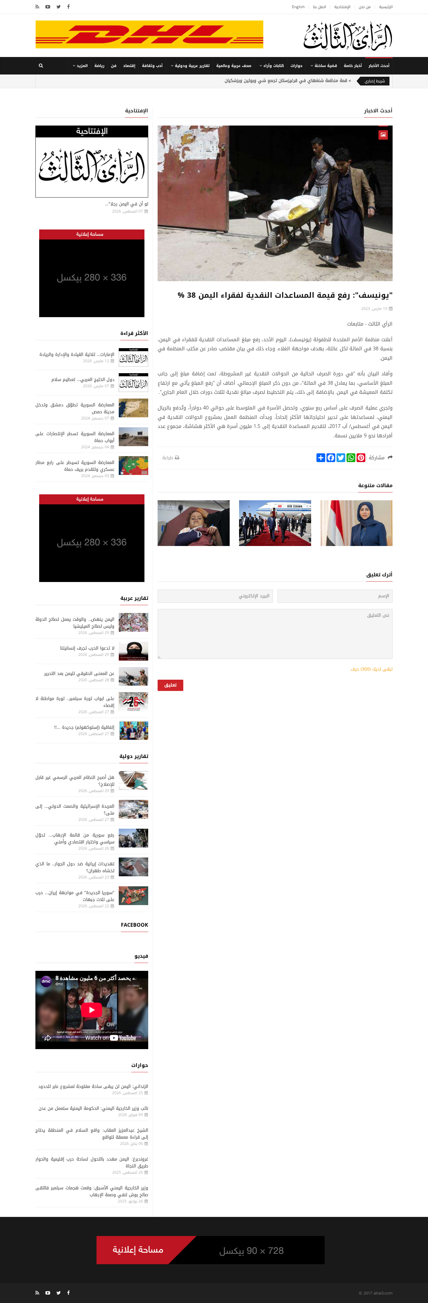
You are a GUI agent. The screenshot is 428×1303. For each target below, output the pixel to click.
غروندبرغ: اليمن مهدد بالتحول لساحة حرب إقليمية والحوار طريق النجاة (91, 1162)
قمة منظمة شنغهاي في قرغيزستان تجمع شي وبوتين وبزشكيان (286, 80)
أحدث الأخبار (378, 66)
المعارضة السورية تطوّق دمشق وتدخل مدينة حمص (74, 408)
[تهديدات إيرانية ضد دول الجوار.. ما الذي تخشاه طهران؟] (133, 867)
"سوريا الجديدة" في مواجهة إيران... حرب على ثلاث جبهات (74, 896)
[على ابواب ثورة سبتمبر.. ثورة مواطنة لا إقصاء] (133, 701)
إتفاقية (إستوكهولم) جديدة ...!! (84, 727)
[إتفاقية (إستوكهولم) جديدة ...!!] (133, 730)
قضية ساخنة (326, 66)
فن (114, 66)
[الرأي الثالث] (348, 35)
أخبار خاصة (353, 66)
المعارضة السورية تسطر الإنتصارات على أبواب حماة (74, 437)
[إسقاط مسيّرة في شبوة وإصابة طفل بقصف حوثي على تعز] (194, 523)
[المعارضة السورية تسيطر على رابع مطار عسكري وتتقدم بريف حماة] (133, 465)
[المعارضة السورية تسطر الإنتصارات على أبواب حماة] (133, 436)
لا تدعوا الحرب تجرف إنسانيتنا (87, 648)
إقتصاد (129, 66)
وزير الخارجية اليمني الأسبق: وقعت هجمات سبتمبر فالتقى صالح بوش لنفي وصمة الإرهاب (91, 1191)
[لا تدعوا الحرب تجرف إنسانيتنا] (133, 651)
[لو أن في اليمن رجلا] (91, 162)
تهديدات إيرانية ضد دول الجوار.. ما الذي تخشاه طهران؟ (74, 867)
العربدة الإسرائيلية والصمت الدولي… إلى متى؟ (74, 809)
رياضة (99, 66)
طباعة (167, 458)
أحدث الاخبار (378, 111)
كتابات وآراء (274, 66)
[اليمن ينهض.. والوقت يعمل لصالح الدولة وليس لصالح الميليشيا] (133, 622)
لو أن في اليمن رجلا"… (126, 204)
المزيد (82, 66)
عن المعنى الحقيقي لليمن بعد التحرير (79, 673)
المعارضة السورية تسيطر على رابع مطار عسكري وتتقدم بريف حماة (74, 466)
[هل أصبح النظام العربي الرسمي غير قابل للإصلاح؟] (133, 780)
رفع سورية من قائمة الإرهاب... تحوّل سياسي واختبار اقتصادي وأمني (74, 838)
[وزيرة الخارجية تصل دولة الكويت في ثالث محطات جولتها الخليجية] (357, 523)
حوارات (296, 66)
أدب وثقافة (152, 66)
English (298, 6)
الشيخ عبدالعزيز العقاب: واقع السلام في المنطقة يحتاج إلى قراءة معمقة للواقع (91, 1133)
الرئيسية (386, 6)
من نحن (365, 6)
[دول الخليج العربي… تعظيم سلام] (133, 382)
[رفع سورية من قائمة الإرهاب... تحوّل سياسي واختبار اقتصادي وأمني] (133, 838)
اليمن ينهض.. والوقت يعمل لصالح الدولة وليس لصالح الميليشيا (74, 623)
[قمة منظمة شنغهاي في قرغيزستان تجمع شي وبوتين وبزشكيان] (275, 523)
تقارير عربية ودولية (192, 66)
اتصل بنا (319, 6)
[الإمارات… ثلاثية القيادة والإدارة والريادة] (133, 357)
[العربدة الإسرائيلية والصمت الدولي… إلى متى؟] (133, 809)
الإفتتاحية (342, 6)
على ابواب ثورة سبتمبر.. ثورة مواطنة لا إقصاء (74, 702)
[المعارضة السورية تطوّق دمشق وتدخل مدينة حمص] (133, 408)
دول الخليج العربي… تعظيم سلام (82, 379)
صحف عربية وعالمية (233, 66)
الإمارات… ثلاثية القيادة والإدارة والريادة (76, 354)
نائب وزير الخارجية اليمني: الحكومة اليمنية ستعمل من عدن (93, 1108)
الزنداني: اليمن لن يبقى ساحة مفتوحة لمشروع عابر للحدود (93, 1086)
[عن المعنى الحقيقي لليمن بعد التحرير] (133, 676)
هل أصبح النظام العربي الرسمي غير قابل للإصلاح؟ (74, 781)
